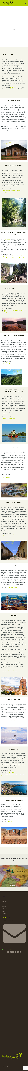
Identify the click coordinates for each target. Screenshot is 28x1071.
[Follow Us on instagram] (11, 952)
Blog (4, 911)
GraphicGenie (14, 1070)
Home (4, 899)
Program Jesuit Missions (7, 135)
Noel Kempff (6, 239)
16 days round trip (15, 87)
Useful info (4, 906)
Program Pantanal (6, 477)
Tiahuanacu (11, 821)
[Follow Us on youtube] (18, 952)
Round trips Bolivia (14, 885)
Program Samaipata (6, 363)
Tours (4, 904)
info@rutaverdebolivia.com (8, 946)
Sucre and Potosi (12, 587)
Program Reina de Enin (9, 418)
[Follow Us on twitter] (15, 952)
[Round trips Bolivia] (14, 870)
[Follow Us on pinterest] (13, 952)
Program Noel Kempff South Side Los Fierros (13, 256)
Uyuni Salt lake (12, 721)
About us (5, 901)
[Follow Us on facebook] (8, 952)
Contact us (9, 89)
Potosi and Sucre (12, 671)
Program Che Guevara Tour (8, 535)
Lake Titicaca (11, 772)
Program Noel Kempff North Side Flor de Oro (13, 257)
